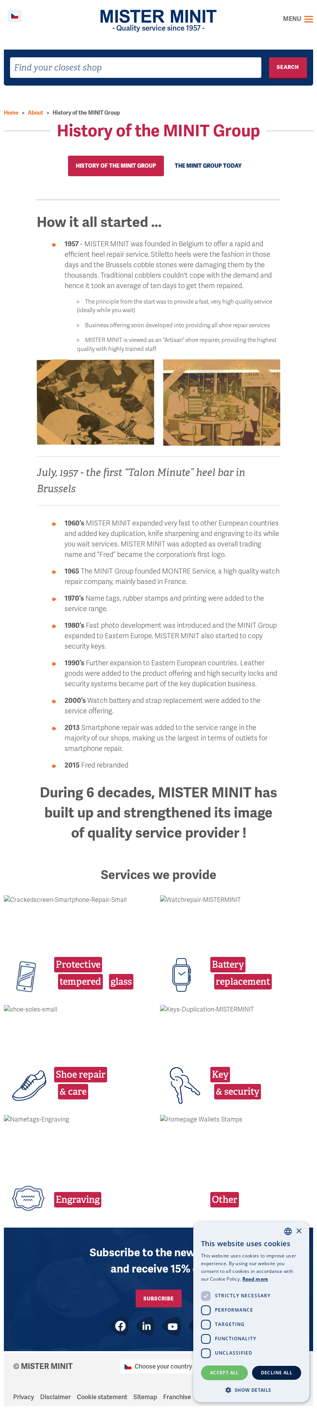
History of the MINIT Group (86, 113)
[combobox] (135, 67)
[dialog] (251, 1312)
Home (11, 113)
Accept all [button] (224, 1372)
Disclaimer (55, 1397)
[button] (251, 1390)
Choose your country (163, 1366)
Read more (255, 1279)
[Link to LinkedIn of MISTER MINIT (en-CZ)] (145, 1326)
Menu (292, 19)
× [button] (299, 1231)
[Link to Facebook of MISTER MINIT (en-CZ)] (119, 1326)
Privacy (23, 1397)
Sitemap (145, 1397)
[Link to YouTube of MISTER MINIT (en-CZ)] (171, 1326)
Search (288, 67)
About (35, 113)
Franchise (177, 1397)
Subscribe (158, 1298)
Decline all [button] (276, 1372)
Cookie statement (102, 1397)
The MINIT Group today (208, 165)
